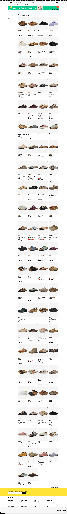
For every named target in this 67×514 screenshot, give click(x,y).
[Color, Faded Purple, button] (52, 51)
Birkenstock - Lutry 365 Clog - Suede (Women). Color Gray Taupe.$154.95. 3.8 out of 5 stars (53, 231)
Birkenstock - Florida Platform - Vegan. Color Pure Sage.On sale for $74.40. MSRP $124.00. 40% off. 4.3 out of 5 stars (43, 251)
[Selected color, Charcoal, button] (18, 317)
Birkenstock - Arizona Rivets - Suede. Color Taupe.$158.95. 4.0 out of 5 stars (43, 190)
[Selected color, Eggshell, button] (18, 51)
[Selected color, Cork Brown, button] (49, 154)
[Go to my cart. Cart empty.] (58, 2)
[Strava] (12, 497)
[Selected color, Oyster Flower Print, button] (38, 379)
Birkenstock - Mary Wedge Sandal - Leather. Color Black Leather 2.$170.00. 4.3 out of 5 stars (33, 395)
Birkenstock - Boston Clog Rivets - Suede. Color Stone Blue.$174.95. (53, 457)
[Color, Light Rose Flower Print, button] (40, 379)
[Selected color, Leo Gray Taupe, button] (28, 154)
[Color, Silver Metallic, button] (19, 400)
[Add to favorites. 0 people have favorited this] (27, 17)
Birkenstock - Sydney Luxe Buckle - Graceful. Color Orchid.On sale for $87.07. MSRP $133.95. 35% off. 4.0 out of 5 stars (43, 170)
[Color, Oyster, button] (51, 154)
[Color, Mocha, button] (30, 276)
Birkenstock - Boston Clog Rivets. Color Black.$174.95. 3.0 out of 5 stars (53, 416)
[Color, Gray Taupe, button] (40, 297)
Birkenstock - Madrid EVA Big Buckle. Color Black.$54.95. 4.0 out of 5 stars (43, 88)
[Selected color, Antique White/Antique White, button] (18, 215)
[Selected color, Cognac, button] (49, 215)
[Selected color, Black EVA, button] (49, 51)
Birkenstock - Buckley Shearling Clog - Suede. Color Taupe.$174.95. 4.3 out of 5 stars (33, 457)
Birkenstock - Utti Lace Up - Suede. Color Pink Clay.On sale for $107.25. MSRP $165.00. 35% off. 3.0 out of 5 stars (43, 457)
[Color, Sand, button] (29, 235)
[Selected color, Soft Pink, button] (28, 92)
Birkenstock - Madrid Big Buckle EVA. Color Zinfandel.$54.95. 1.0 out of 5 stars (53, 251)
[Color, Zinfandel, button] (41, 255)
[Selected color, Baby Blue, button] (28, 235)
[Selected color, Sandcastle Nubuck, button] (18, 92)
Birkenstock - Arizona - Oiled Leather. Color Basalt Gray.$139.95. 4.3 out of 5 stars (33, 129)
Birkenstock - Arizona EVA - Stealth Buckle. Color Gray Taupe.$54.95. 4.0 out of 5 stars (23, 170)
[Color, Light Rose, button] (40, 30)
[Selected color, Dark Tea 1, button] (38, 400)
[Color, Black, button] (20, 30)
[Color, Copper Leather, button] (19, 276)
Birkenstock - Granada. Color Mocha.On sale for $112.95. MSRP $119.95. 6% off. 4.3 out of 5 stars (33, 333)
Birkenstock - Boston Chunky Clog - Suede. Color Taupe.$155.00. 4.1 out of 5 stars (43, 292)
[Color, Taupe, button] (40, 174)
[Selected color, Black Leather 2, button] (28, 400)
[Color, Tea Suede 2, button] (54, 297)
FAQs (22, 501)
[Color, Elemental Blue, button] (50, 235)
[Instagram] (9, 497)
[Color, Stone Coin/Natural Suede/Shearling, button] (19, 215)
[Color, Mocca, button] (43, 255)
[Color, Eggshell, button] (54, 51)
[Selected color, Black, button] (38, 30)
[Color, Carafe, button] (30, 72)
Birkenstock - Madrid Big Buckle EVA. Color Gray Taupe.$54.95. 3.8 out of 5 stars (43, 67)
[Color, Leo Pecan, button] (29, 154)
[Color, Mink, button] (20, 92)
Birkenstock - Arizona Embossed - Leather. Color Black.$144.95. (23, 109)
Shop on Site (51, 9)
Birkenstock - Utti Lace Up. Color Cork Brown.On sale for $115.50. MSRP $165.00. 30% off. (23, 457)
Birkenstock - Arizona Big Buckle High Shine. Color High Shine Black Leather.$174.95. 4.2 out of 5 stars (43, 210)
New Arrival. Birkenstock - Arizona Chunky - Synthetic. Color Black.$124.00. (23, 416)
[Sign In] (56, 2)
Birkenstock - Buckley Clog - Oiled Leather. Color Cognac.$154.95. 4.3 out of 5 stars (53, 210)
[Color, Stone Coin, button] (24, 92)
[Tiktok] (11, 497)
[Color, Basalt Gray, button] (33, 30)
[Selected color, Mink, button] (28, 51)
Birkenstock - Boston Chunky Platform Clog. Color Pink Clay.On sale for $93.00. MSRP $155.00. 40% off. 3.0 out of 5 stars (23, 437)
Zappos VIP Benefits (11, 506)
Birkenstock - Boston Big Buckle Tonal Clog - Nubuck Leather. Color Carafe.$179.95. (33, 477)
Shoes (47, 506)
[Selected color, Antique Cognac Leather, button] (28, 30)
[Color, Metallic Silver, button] (29, 441)
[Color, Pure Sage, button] (19, 30)
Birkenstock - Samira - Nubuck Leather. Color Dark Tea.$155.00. (33, 313)
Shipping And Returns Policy (24, 505)
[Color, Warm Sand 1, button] (41, 400)
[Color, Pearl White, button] (40, 154)
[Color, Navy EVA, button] (51, 51)
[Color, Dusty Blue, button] (19, 174)
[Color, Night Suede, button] (50, 297)
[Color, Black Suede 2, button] (53, 297)
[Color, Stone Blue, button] (20, 154)
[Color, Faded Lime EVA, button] (53, 51)
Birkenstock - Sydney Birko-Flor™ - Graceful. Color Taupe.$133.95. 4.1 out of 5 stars (43, 313)
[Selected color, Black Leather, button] (49, 358)
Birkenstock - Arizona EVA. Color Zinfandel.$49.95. (33, 210)
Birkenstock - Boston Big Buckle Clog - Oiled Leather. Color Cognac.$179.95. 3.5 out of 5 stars (23, 354)
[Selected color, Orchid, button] (38, 174)
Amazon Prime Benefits (11, 505)
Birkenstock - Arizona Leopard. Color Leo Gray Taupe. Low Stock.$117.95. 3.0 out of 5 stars (33, 149)
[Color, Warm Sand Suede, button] (40, 134)
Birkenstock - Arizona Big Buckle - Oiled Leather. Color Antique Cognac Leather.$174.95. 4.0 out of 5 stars (33, 26)
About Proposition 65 (24, 506)
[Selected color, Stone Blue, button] (28, 255)
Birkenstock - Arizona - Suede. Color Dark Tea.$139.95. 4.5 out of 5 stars (23, 292)
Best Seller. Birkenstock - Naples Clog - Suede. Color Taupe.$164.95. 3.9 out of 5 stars (33, 67)
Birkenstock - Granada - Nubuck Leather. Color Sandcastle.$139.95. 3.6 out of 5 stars (23, 231)
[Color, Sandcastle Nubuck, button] (29, 92)
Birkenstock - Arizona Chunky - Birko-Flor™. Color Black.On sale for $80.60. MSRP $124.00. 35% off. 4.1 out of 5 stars (43, 26)
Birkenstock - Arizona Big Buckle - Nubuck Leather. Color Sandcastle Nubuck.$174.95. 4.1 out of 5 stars (23, 88)
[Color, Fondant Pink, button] (21, 51)
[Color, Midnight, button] (51, 337)
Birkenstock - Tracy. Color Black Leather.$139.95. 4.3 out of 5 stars (53, 354)
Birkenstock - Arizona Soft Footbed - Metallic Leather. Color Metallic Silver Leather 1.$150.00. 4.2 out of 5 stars (23, 272)
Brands (48, 501)
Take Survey (35, 505)
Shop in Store (56, 9)
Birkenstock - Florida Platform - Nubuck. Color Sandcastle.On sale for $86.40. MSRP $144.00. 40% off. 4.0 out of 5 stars (53, 272)
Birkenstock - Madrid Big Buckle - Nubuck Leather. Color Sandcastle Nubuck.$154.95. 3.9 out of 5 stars (23, 129)
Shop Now (39, 0)
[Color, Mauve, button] (19, 51)
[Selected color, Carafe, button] (28, 482)
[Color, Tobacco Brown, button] (32, 30)
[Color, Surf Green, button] (52, 30)
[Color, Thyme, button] (19, 72)
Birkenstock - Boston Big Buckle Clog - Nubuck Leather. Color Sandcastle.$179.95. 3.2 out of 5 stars (43, 416)
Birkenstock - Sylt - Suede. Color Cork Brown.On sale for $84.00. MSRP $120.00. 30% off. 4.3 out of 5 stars (53, 149)
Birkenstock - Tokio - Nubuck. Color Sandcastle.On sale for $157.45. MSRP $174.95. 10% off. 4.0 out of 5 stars (23, 333)
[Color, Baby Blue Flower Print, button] (50, 72)
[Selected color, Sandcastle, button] (38, 113)
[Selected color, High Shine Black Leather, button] (38, 215)
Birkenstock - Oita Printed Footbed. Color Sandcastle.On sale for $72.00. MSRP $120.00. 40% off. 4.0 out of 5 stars (33, 375)
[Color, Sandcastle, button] (41, 30)
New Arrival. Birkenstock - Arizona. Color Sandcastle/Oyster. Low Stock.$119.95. (33, 416)
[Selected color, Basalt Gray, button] (28, 134)
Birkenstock (23, 15)
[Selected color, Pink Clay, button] (18, 72)
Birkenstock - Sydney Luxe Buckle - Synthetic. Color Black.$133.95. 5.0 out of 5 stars (33, 437)
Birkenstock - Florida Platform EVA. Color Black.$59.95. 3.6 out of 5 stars (23, 251)
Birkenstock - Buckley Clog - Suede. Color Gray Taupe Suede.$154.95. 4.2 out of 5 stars (53, 292)
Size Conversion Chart (37, 501)
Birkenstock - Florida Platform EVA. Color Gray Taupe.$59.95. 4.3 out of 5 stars (53, 109)
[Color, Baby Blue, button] (40, 215)
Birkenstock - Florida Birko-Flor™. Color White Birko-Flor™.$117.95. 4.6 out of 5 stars (53, 437)
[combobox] (22, 2)
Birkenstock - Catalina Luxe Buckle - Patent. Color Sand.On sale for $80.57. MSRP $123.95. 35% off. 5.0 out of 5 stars (43, 231)
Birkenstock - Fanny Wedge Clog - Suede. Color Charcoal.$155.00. (23, 313)
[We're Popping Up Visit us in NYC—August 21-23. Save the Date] (33, 8)
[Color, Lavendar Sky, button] (29, 215)
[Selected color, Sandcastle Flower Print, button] (49, 72)
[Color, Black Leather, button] (44, 51)
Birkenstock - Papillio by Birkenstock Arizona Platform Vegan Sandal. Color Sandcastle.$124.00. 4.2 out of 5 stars (43, 354)
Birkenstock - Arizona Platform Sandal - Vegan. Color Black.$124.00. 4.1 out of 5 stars (33, 272)
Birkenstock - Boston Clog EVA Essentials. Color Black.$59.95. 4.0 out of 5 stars (53, 313)
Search (33, 2)
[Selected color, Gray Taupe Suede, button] (49, 297)
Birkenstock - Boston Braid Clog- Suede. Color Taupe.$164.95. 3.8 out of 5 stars (53, 395)
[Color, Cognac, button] (29, 134)
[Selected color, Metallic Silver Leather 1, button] (18, 276)
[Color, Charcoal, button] (50, 92)
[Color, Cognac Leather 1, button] (29, 400)
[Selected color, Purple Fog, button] (49, 30)
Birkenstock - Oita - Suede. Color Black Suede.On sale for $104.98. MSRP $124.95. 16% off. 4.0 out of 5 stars (23, 375)
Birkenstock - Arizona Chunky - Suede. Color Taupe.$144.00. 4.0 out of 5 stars (53, 375)
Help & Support (57, 4)
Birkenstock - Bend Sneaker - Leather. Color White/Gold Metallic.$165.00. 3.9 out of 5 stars (23, 395)
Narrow (29, 15)
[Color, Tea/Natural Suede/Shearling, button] (30, 461)
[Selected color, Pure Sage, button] (49, 134)
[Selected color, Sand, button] (38, 235)
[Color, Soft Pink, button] (29, 51)
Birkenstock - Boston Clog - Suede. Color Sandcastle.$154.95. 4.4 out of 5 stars (23, 149)
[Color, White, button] (50, 30)
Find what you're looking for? (54, 487)
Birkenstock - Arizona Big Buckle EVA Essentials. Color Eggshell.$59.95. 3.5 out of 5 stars (23, 47)
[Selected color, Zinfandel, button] (28, 113)
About (9, 501)
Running (48, 505)
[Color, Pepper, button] (41, 194)
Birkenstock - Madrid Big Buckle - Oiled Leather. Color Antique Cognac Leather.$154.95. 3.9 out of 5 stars (43, 47)
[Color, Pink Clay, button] (20, 51)
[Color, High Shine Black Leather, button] (29, 174)
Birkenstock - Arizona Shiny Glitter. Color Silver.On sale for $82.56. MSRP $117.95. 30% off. (53, 170)
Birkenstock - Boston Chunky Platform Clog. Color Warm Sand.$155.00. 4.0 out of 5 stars (43, 333)
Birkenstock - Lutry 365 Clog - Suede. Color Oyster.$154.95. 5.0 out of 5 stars (43, 437)
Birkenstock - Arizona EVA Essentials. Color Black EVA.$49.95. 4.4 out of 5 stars (53, 47)
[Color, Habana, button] (30, 30)
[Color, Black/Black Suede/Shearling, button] (29, 461)
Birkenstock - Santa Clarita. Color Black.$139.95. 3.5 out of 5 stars (33, 190)
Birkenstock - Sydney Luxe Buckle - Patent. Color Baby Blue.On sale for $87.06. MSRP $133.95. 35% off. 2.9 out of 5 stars (33, 231)
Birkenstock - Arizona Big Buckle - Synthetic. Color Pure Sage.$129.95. (23, 477)
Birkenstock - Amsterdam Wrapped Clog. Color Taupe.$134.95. (53, 88)
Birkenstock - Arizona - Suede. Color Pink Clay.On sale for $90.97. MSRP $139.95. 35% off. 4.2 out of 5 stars (23, 67)
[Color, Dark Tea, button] (41, 113)
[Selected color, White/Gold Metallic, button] (18, 400)
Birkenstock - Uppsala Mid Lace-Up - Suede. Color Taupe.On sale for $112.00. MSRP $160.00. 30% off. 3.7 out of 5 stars (33, 354)
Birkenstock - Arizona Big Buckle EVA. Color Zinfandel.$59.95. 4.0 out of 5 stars (33, 109)
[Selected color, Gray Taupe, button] (38, 72)
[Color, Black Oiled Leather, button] (34, 30)
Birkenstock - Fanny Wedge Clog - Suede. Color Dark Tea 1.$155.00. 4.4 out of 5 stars (43, 395)
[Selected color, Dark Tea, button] (18, 30)
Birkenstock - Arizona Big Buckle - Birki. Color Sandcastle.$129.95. (23, 190)
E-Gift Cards (35, 506)
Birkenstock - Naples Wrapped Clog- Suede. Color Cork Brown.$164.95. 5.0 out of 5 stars (53, 333)
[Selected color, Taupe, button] (28, 72)
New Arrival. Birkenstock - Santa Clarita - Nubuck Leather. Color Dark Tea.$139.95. (53, 190)
